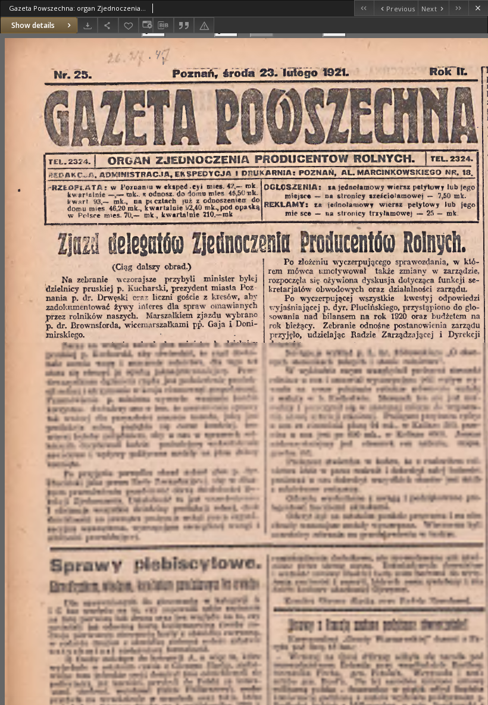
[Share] (108, 25)
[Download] (87, 25)
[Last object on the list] (458, 8)
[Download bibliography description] (163, 25)
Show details (33, 25)
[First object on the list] (364, 8)
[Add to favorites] (128, 25)
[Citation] (184, 25)
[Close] (478, 8)
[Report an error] (204, 25)
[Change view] (146, 25)
